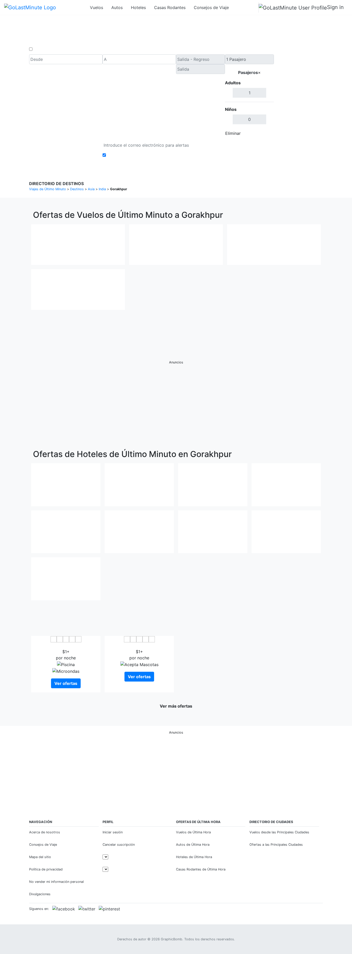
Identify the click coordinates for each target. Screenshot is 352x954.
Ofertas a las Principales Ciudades (276, 845)
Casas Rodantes (170, 7)
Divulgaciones (40, 894)
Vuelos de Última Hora (193, 832)
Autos (117, 7)
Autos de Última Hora (192, 845)
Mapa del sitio (40, 857)
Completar (260, 133)
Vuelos (96, 7)
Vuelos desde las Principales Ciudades (279, 832)
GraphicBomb (171, 939)
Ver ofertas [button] (65, 683)
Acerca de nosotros (44, 832)
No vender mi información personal (56, 882)
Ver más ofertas (176, 706)
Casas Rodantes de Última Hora (200, 869)
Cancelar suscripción (119, 845)
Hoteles (138, 7)
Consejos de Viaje (211, 7)
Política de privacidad (46, 869)
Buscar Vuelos (298, 96)
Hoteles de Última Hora (194, 857)
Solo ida (42, 49)
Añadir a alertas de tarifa (131, 155)
